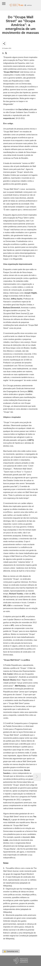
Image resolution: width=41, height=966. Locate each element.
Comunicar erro (11, 951)
